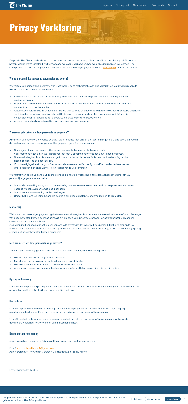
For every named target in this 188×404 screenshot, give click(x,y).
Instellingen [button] (136, 399)
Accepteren (172, 399)
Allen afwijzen (153, 399)
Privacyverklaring (37, 400)
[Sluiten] (184, 399)
